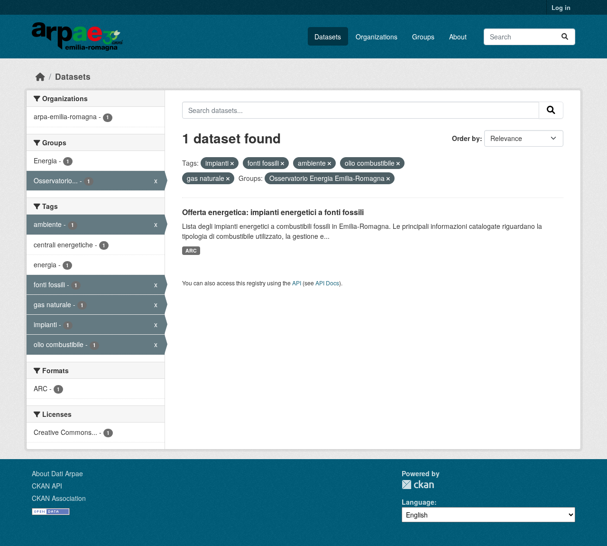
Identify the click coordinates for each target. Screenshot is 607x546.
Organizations (376, 36)
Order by (466, 138)
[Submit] (564, 36)
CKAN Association (59, 498)
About (458, 36)
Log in (561, 7)
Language (418, 502)
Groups (423, 36)
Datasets (327, 36)
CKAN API (47, 485)
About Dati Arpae (57, 473)
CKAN (418, 485)
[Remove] (232, 163)
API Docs (327, 283)
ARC (191, 250)
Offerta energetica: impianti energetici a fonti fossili (273, 212)
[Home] (40, 76)
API (296, 283)
